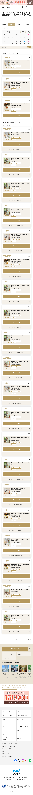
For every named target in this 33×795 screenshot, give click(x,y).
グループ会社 (18, 779)
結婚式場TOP (15, 685)
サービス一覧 (12, 777)
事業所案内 (18, 777)
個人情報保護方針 (10, 779)
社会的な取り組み (25, 777)
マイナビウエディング (6, 685)
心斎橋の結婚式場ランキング (19, 687)
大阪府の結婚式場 (23, 685)
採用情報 (24, 779)
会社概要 (6, 777)
